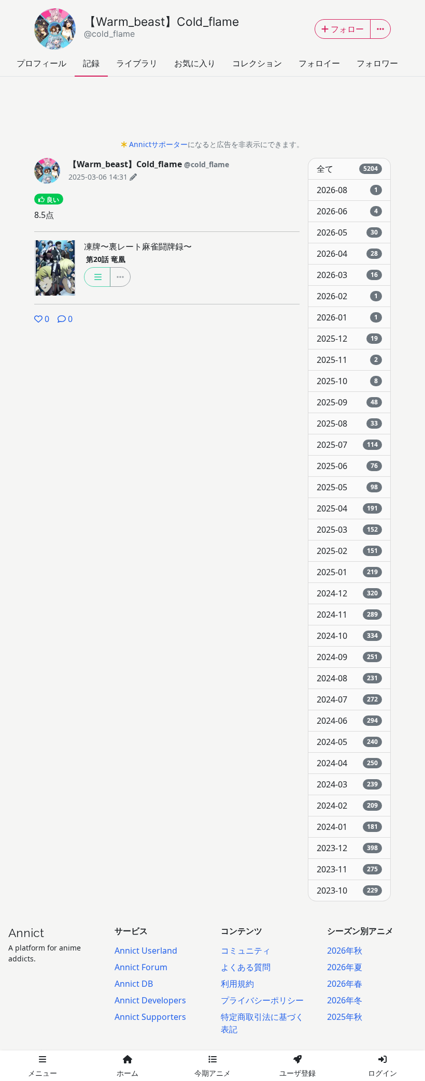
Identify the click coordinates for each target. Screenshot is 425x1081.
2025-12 (347, 338)
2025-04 (347, 508)
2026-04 (347, 253)
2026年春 (344, 983)
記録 (91, 63)
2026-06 (347, 211)
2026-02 (347, 296)
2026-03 (347, 275)
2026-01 (347, 317)
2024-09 (347, 657)
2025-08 (347, 423)
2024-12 (347, 593)
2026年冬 (344, 1000)
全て (347, 168)
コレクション (257, 63)
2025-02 (347, 551)
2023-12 (347, 848)
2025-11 (347, 360)
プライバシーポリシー (262, 1000)
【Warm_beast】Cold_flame (161, 26)
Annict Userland (146, 950)
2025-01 (347, 572)
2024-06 (347, 720)
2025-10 (347, 381)
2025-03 (347, 529)
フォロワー (377, 63)
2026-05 (347, 232)
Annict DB (134, 983)
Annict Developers (150, 1000)
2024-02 (347, 805)
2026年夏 (344, 967)
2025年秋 (344, 1016)
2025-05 (347, 487)
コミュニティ (246, 950)
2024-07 (347, 699)
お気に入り (195, 63)
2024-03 (347, 784)
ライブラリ (137, 63)
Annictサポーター (158, 144)
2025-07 (347, 444)
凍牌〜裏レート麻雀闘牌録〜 (138, 246)
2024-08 (347, 678)
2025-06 (347, 466)
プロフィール (41, 63)
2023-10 (347, 890)
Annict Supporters (150, 1016)
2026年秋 (344, 950)
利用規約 (237, 983)
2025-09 (347, 402)
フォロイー (319, 63)
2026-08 (347, 190)
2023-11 (347, 869)
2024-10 (347, 635)
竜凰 (105, 259)
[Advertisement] (212, 111)
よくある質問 (246, 967)
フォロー (347, 29)
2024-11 (347, 614)
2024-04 (347, 763)
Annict (26, 933)
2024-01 (347, 826)
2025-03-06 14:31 (98, 177)
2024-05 (347, 742)
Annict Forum (141, 967)
